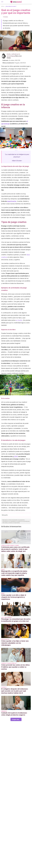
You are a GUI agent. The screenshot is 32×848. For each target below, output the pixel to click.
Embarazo (4, 711)
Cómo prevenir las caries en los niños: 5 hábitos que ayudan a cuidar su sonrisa (15, 667)
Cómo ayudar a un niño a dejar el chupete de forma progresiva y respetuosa (13, 597)
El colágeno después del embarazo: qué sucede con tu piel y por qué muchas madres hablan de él (14, 691)
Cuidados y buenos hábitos (8, 663)
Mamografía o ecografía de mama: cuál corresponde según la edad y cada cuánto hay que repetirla (14, 573)
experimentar (11, 201)
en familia (19, 320)
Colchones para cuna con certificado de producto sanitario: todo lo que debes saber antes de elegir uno (15, 549)
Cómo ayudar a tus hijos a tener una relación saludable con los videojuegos (15, 643)
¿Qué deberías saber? (11, 6)
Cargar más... (16, 719)
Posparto (4, 687)
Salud (3, 569)
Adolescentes (5, 639)
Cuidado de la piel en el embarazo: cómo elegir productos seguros (14, 714)
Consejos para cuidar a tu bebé (10, 545)
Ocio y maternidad (6, 617)
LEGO (16, 456)
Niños (2, 6)
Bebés (2, 593)
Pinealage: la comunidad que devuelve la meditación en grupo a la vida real (15, 620)
